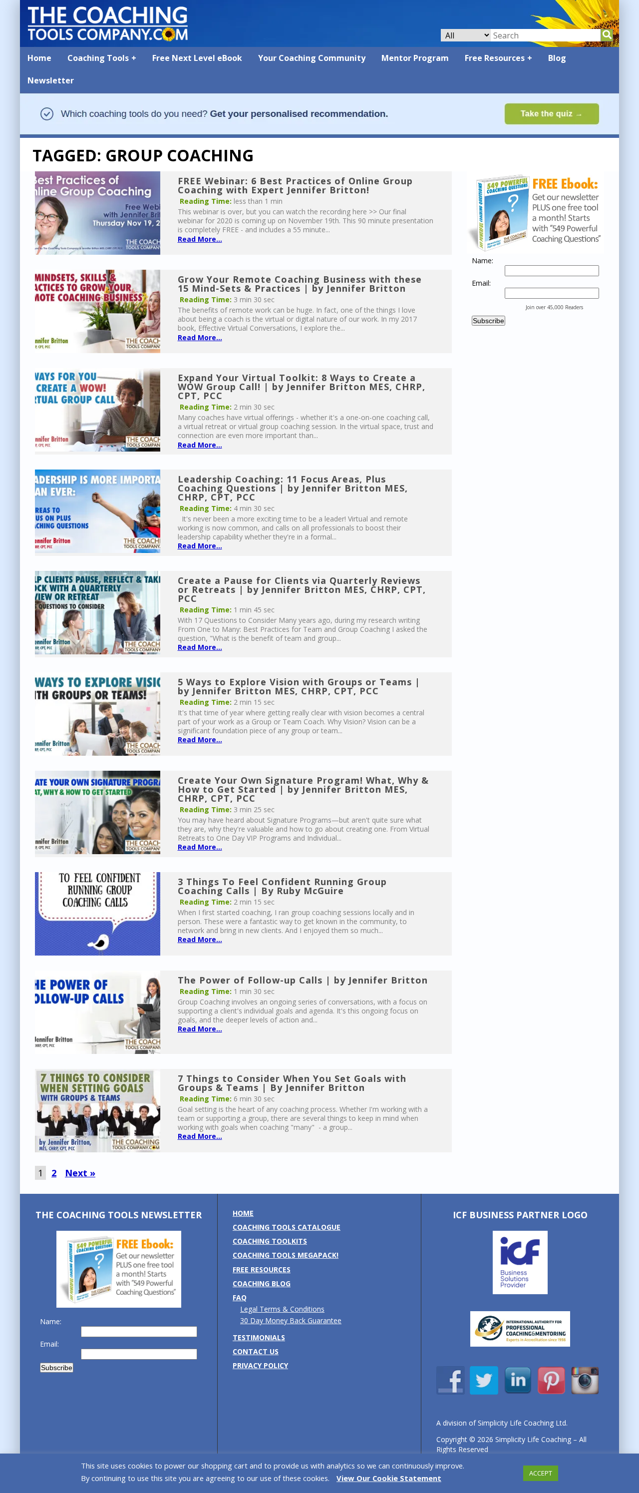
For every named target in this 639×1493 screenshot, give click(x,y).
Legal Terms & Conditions (282, 1309)
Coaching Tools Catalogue (286, 1227)
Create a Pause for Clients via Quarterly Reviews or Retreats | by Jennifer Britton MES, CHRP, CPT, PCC (302, 589)
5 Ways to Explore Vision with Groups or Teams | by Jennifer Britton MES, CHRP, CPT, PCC (299, 686)
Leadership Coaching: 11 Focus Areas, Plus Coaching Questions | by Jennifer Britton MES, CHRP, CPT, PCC (293, 488)
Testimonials (259, 1337)
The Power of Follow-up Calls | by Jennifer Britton (303, 980)
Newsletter (50, 80)
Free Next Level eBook (197, 57)
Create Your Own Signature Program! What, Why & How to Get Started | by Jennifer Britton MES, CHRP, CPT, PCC (303, 789)
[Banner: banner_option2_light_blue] (319, 133)
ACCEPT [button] (540, 1473)
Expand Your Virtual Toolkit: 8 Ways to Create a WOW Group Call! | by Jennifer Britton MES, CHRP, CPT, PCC (301, 387)
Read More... (200, 239)
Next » (80, 1173)
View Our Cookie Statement (388, 1478)
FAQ (240, 1297)
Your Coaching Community (311, 57)
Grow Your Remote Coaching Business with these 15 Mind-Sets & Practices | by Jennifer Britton (300, 283)
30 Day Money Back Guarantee (290, 1320)
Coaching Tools (98, 57)
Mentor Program (415, 57)
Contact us (256, 1351)
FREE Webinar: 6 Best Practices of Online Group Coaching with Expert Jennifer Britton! (295, 185)
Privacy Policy (260, 1365)
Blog (557, 57)
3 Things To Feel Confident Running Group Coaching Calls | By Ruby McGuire (282, 886)
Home (39, 57)
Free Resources (495, 57)
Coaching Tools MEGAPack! (285, 1255)
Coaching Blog (262, 1283)
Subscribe (488, 321)
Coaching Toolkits (270, 1241)
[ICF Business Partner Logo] (520, 1291)
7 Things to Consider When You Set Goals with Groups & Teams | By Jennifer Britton (292, 1082)
